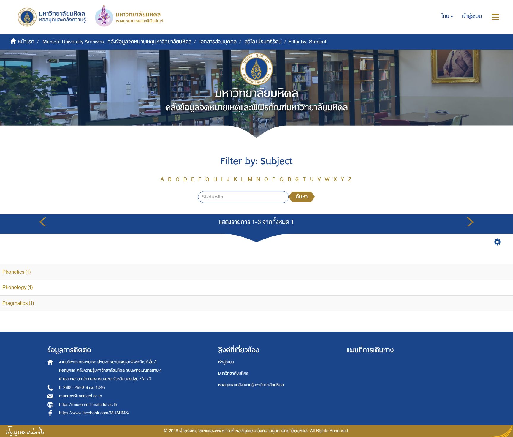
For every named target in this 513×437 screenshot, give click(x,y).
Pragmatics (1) (18, 303)
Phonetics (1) (16, 272)
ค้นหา (302, 196)
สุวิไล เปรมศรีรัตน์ (263, 41)
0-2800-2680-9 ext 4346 (82, 387)
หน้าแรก (26, 41)
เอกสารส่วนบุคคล (218, 41)
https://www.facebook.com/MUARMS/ (94, 413)
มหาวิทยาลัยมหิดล (233, 373)
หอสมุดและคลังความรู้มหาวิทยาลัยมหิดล (251, 385)
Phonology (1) (17, 287)
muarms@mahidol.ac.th (80, 396)
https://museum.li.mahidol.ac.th (88, 404)
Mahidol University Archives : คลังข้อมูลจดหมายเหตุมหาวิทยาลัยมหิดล (116, 41)
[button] (447, 16)
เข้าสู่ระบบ (226, 362)
